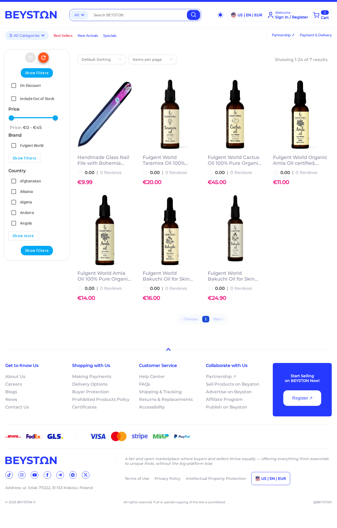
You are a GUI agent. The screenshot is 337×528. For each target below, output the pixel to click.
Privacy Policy (168, 478)
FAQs (144, 384)
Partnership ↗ (283, 35)
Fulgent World (31, 145)
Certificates (84, 407)
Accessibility (152, 407)
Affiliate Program (224, 399)
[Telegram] (60, 475)
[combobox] (138, 15)
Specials (109, 35)
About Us (15, 376)
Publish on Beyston (226, 407)
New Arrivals (88, 35)
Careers (13, 384)
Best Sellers (63, 35)
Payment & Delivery (316, 35)
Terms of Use (137, 478)
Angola (26, 223)
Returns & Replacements (166, 399)
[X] (86, 475)
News (11, 399)
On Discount (30, 85)
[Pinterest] (73, 475)
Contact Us (17, 407)
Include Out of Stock (37, 99)
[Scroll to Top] (168, 349)
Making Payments (91, 376)
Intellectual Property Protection (216, 478)
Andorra (27, 213)
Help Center (152, 376)
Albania (26, 192)
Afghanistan (30, 181)
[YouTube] (34, 475)
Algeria (26, 202)
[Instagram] (22, 475)
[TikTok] (9, 475)
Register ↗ (302, 398)
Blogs (11, 391)
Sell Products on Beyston (232, 384)
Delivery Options (89, 384)
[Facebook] (47, 475)
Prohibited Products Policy (101, 399)
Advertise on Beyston (229, 391)
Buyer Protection (90, 391)
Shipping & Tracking (160, 391)
